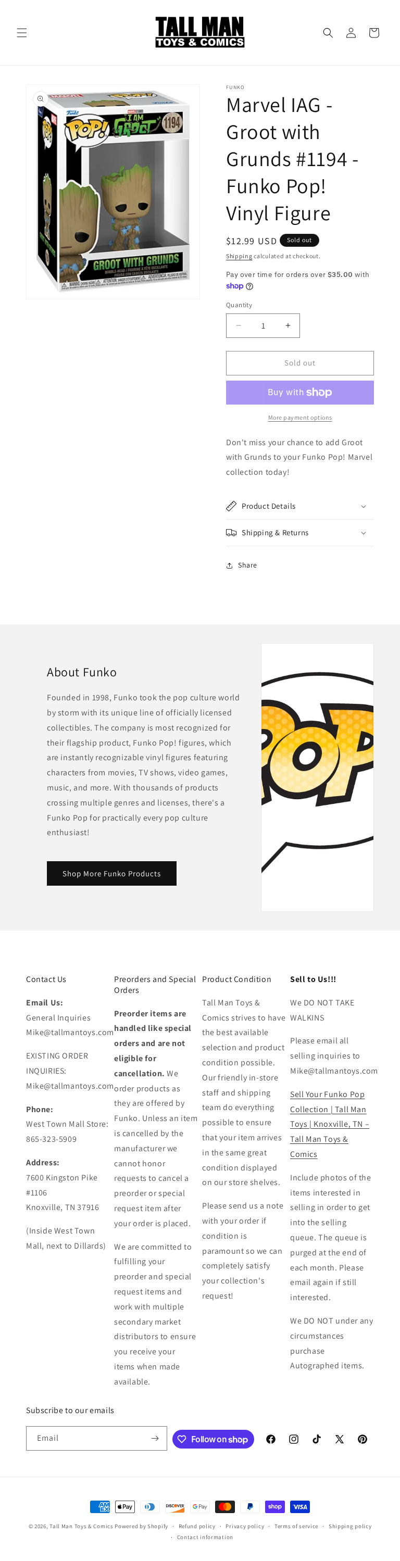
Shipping (239, 256)
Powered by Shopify (141, 1526)
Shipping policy (350, 1526)
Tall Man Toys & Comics (81, 1526)
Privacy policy (245, 1526)
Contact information (205, 1537)
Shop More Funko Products (112, 873)
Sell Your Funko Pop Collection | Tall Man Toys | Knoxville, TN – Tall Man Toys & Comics (329, 1124)
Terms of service (296, 1526)
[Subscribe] (155, 1438)
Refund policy (197, 1526)
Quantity (239, 304)
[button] (21, 32)
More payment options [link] (300, 417)
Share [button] (247, 565)
